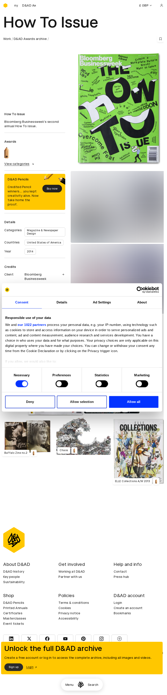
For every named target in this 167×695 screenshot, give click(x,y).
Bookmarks (122, 613)
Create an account (128, 608)
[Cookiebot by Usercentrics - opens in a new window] (140, 289)
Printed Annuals (15, 608)
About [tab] (142, 302)
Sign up (14, 667)
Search (93, 684)
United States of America (44, 242)
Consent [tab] (21, 302)
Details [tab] (62, 302)
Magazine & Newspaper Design (42, 232)
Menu (69, 684)
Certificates (12, 613)
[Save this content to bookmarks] (160, 39)
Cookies (64, 608)
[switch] (61, 383)
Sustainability (14, 582)
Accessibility (68, 618)
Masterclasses (14, 618)
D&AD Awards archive (30, 39)
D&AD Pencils (13, 602)
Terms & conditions (73, 602)
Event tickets (13, 623)
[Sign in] (161, 5)
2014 (30, 251)
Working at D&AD (71, 571)
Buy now (52, 188)
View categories (17, 164)
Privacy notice (69, 613)
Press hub (121, 577)
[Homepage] (81, 685)
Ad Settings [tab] (102, 302)
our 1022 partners (32, 325)
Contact (120, 571)
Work (7, 39)
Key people (11, 577)
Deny (30, 402)
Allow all (133, 402)
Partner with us (70, 577)
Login (118, 602)
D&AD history (13, 571)
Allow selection (82, 402)
